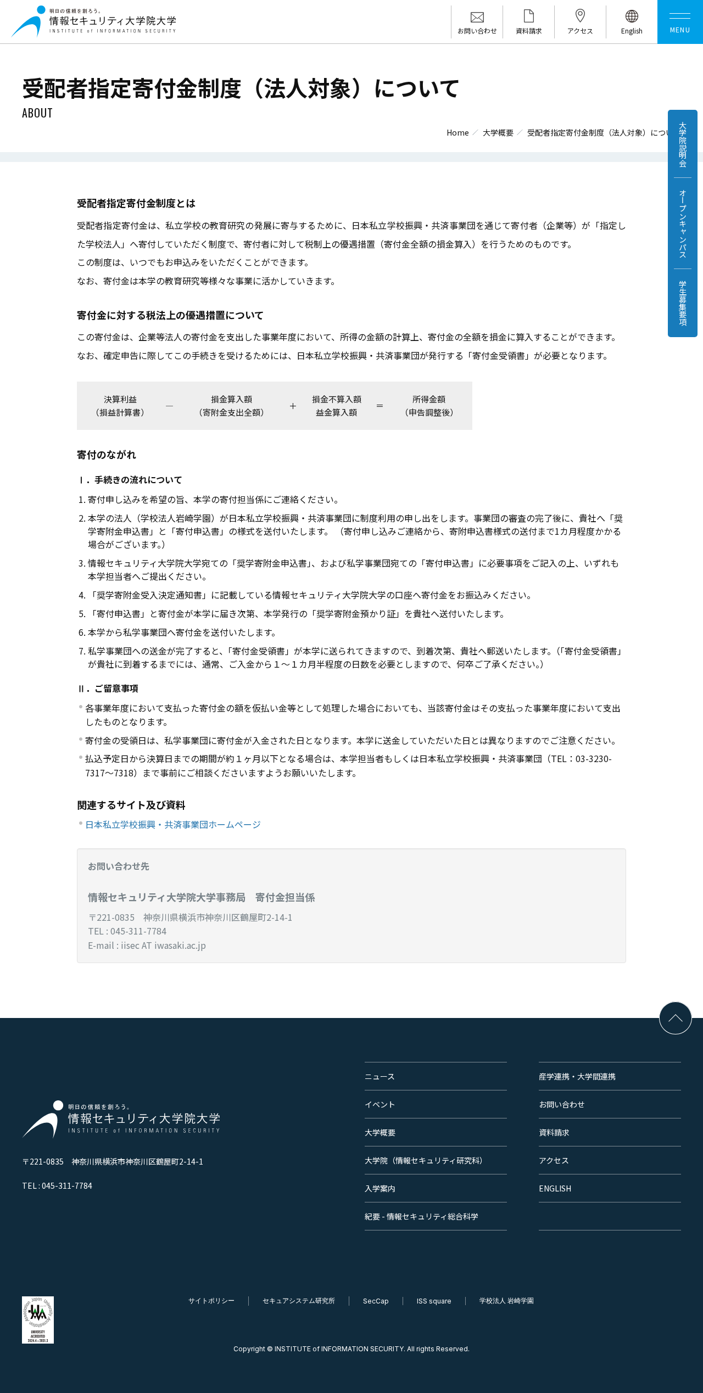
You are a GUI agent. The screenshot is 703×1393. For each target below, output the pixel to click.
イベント (380, 1104)
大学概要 (498, 132)
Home (458, 132)
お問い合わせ (562, 1104)
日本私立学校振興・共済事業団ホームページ (173, 824)
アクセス (554, 1160)
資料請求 (554, 1132)
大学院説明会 (682, 144)
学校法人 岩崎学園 (506, 1300)
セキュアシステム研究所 (299, 1300)
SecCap (376, 1301)
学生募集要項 (682, 303)
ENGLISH (555, 1188)
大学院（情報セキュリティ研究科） (426, 1160)
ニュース (380, 1076)
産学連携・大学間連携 (577, 1076)
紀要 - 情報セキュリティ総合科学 (421, 1216)
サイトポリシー (211, 1300)
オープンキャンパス (682, 223)
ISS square (434, 1301)
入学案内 (380, 1188)
